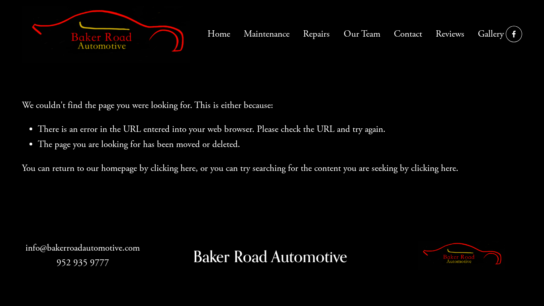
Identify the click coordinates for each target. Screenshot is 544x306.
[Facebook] (514, 34)
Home (218, 34)
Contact (408, 34)
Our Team (362, 34)
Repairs (316, 34)
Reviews (450, 34)
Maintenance (267, 34)
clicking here (173, 168)
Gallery (491, 34)
